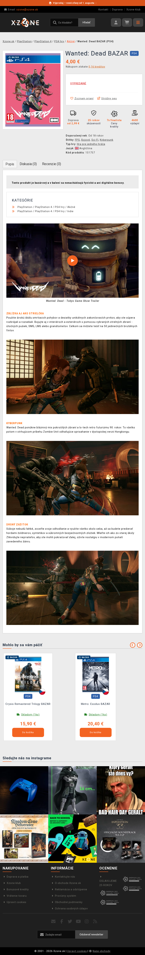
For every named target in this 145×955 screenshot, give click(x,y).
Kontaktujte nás (65, 876)
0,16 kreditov (97, 66)
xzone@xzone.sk (23, 9)
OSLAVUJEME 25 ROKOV (108, 883)
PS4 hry (60, 207)
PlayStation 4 (43, 207)
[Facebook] (62, 921)
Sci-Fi (94, 139)
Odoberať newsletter (91, 934)
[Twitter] (70, 921)
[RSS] (95, 921)
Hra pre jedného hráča (91, 144)
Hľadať (86, 22)
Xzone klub (133, 9)
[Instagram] (86, 921)
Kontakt (103, 9)
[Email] (53, 921)
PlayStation (25, 207)
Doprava (117, 9)
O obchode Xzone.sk (68, 883)
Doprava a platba (17, 876)
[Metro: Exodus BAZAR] (95, 674)
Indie (70, 211)
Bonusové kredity (18, 889)
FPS (77, 139)
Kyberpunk (106, 139)
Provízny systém (65, 895)
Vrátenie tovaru (17, 895)
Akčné (71, 207)
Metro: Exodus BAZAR (95, 704)
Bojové (85, 139)
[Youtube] (78, 921)
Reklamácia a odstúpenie (71, 889)
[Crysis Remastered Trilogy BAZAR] (28, 674)
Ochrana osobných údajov (71, 908)
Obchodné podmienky (69, 902)
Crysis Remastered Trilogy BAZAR (28, 704)
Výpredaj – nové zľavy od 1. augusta (74, 3)
